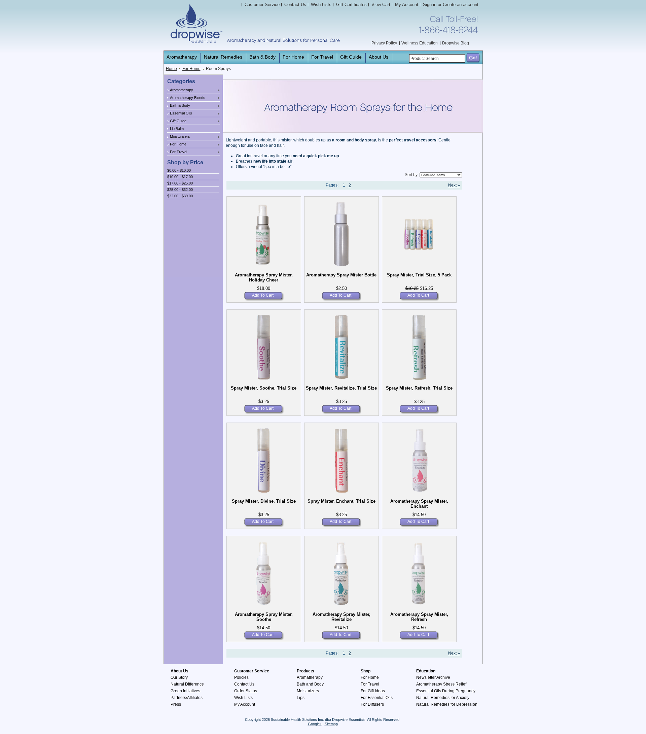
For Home (191, 68)
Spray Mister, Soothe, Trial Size (263, 388)
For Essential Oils (377, 697)
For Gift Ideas (373, 691)
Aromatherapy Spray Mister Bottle (341, 274)
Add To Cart (263, 295)
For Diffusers (372, 704)
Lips (300, 697)
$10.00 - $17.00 (180, 177)
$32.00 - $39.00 (180, 196)
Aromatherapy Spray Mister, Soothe (264, 617)
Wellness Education (419, 43)
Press (176, 704)
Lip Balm (177, 129)
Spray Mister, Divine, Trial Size (264, 501)
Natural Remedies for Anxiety (442, 697)
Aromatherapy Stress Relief (441, 684)
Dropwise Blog (455, 43)
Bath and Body (310, 684)
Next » (454, 185)
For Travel (177, 152)
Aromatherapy (180, 90)
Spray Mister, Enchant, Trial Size (341, 501)
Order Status (245, 691)
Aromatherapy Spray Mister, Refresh (419, 617)
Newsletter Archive (433, 677)
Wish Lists (243, 697)
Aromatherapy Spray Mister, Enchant (419, 504)
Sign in (429, 4)
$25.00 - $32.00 (180, 190)
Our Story (179, 677)
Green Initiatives (185, 691)
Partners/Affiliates (187, 697)
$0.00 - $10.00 (179, 170)
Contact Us (244, 684)
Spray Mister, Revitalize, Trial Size (341, 388)
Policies (241, 677)
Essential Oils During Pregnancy (445, 691)
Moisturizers (178, 136)
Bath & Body (178, 105)
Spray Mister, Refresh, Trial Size (419, 388)
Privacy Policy (384, 43)
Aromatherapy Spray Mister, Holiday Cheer (264, 277)
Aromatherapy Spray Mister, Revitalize (341, 617)
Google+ (315, 724)
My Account (406, 4)
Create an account (460, 4)
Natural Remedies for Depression (446, 704)
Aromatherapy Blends (186, 98)
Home (171, 68)
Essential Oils (179, 113)
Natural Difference (187, 684)
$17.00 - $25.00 (180, 183)
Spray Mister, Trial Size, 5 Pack (419, 274)
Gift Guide (176, 121)
